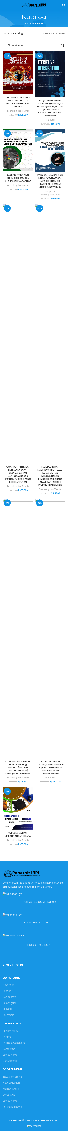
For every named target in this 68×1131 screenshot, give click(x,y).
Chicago (7, 1008)
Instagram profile (12, 1076)
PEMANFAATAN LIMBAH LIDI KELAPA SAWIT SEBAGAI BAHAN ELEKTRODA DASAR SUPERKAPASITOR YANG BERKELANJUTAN (18, 474)
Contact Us (9, 1048)
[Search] (63, 5)
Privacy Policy (10, 1030)
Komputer (50, 119)
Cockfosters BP (11, 996)
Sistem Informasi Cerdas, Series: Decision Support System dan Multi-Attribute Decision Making (50, 767)
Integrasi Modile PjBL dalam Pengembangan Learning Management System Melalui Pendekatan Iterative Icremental (50, 108)
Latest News (10, 1054)
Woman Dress (11, 1088)
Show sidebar (16, 45)
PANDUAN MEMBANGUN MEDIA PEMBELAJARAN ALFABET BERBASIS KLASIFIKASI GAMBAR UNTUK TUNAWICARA (50, 181)
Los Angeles (9, 1003)
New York (8, 984)
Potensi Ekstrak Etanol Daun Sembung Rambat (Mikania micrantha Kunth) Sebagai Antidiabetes (17, 767)
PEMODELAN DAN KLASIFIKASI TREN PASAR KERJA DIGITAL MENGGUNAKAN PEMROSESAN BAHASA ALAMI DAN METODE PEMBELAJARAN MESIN (50, 476)
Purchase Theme (12, 1106)
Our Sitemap (10, 1060)
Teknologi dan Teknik (18, 110)
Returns (7, 1036)
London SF (9, 991)
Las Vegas (8, 1014)
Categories (32, 23)
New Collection (11, 1082)
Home (6, 33)
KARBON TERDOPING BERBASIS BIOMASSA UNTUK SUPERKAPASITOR (18, 178)
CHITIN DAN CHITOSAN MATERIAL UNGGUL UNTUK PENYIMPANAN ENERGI (18, 102)
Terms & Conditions (14, 1042)
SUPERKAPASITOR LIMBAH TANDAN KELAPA (18, 834)
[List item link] (34, 922)
